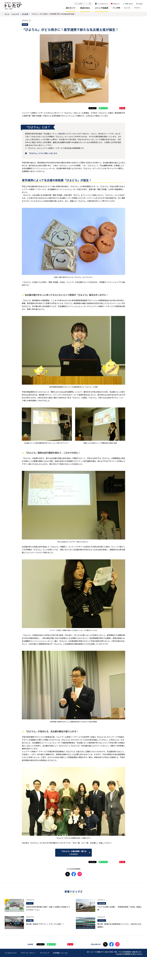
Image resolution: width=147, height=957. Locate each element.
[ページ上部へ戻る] (143, 940)
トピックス (15, 14)
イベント (137, 8)
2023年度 (25, 14)
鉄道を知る (85, 7)
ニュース (127, 8)
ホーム (7, 14)
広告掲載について (59, 953)
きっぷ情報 (116, 8)
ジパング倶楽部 (101, 7)
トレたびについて (11, 953)
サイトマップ (44, 953)
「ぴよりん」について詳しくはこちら (42, 153)
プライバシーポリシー (28, 953)
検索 (90, 4)
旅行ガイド (71, 7)
